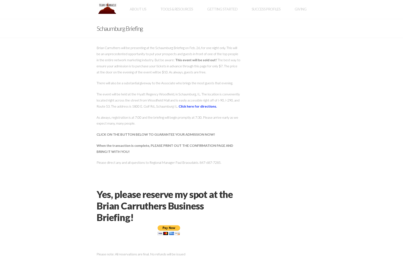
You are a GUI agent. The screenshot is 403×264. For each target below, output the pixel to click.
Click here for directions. (198, 106)
